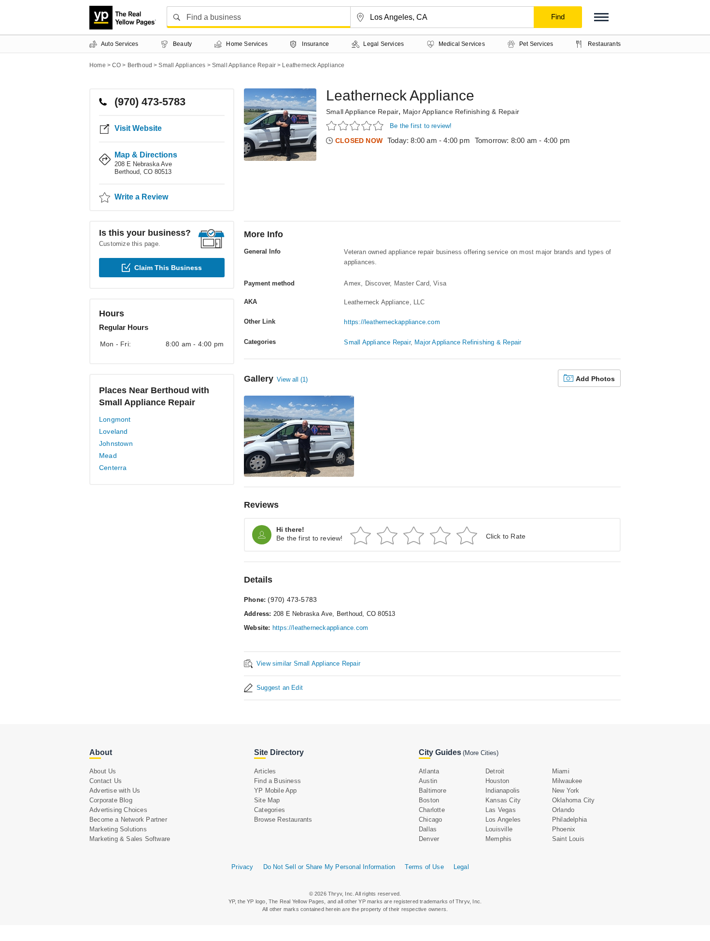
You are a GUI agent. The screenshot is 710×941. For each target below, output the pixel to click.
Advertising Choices (118, 809)
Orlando (563, 809)
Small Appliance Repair (362, 111)
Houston (497, 780)
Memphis (498, 838)
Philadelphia (569, 819)
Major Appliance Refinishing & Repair (461, 111)
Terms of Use (424, 866)
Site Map (267, 800)
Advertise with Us (114, 790)
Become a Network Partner (128, 819)
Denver (429, 838)
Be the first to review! (421, 125)
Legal (461, 866)
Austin (428, 780)
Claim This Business (168, 267)
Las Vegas (500, 809)
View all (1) (292, 379)
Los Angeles (503, 819)
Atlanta (429, 771)
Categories (269, 809)
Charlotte (432, 809)
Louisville (498, 829)
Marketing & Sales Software (129, 838)
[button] (601, 17)
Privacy (242, 866)
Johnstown (116, 443)
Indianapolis (502, 790)
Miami (560, 771)
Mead (108, 455)
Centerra (113, 467)
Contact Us (105, 780)
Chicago (430, 819)
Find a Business (277, 780)
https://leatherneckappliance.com (392, 322)
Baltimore (432, 790)
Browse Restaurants (283, 819)
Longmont (115, 419)
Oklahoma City (573, 800)
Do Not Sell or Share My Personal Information (329, 866)
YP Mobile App (275, 790)
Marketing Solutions (118, 829)
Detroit (494, 771)
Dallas (428, 829)
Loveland (113, 431)
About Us (102, 771)
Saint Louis (568, 838)
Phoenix (563, 829)
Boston (429, 800)
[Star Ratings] (356, 125)
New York (566, 790)
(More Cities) (480, 752)
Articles (265, 771)
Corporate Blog (110, 800)
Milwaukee (567, 780)
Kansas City (503, 800)
